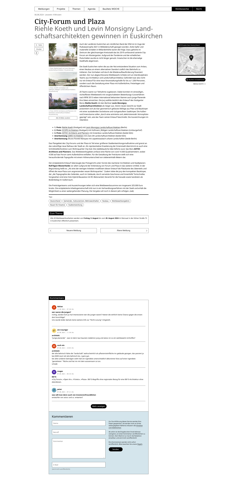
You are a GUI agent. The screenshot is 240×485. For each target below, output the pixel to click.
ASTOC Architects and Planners (75, 133)
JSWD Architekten (75, 136)
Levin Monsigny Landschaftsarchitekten (103, 127)
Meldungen (44, 9)
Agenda (91, 9)
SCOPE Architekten (70, 130)
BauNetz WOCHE (111, 9)
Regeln (139, 444)
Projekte (61, 9)
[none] (196, 79)
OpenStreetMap (200, 74)
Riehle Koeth (67, 127)
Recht (199, 9)
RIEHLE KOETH (198, 84)
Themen (76, 9)
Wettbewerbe (182, 9)
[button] (191, 58)
